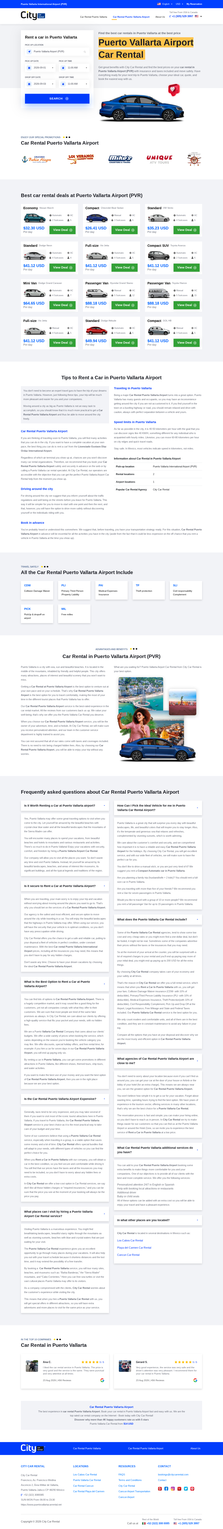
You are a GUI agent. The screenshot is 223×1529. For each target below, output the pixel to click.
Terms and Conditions (130, 1480)
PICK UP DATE (32, 61)
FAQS (122, 1474)
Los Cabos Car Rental (130, 1240)
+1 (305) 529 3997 (182, 16)
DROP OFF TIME (66, 77)
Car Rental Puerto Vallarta (93, 17)
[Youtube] (179, 1489)
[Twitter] (186, 1489)
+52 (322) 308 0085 (158, 1523)
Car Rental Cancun (83, 1485)
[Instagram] (173, 1489)
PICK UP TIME (65, 61)
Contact (162, 1480)
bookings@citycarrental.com (173, 1474)
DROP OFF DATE (33, 77)
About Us (160, 17)
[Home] (33, 16)
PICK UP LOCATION (34, 45)
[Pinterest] (192, 1489)
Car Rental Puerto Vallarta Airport (131, 17)
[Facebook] (166, 1489)
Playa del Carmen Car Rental (134, 1247)
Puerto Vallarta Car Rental (87, 1480)
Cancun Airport (126, 1497)
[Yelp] (160, 1489)
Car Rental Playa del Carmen (88, 1491)
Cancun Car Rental (128, 1254)
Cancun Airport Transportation (134, 1491)
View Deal (60, 230)
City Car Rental (127, 1485)
